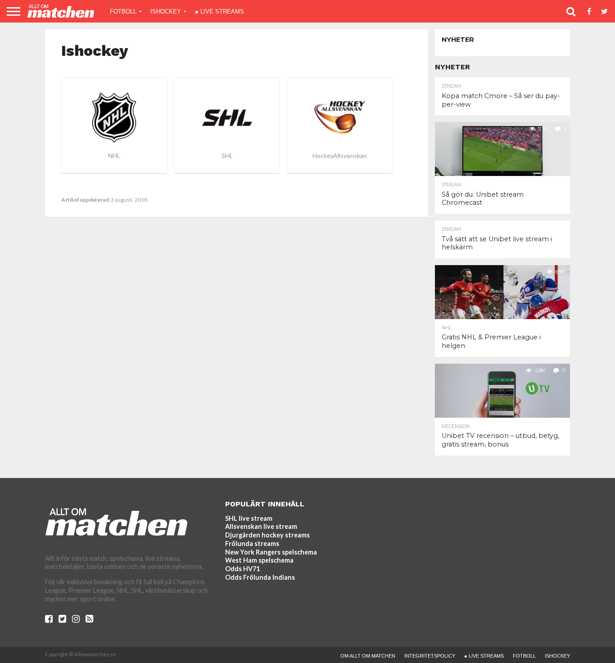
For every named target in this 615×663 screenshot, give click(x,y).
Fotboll (123, 11)
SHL (227, 155)
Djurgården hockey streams (267, 535)
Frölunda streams (252, 543)
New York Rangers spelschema (271, 552)
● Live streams (219, 11)
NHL (114, 155)
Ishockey (165, 11)
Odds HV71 (242, 569)
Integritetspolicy (429, 655)
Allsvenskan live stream (261, 526)
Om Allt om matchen (367, 655)
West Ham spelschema (259, 560)
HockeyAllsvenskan (339, 155)
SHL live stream (248, 518)
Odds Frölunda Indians (260, 577)
